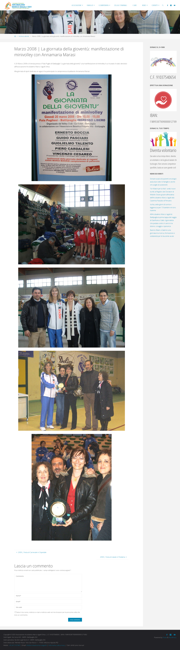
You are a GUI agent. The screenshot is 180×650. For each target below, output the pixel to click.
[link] (163, 5)
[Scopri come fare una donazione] (163, 100)
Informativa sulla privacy (56, 645)
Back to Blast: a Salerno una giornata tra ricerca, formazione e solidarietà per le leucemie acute (162, 233)
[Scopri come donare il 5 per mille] (163, 62)
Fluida (164, 637)
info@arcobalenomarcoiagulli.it (36, 645)
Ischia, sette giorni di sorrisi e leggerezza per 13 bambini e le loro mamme (163, 207)
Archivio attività (24, 36)
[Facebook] (167, 5)
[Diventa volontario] (163, 139)
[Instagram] (171, 5)
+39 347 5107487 (14, 645)
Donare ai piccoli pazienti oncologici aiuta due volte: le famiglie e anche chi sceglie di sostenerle (163, 182)
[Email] (174, 5)
